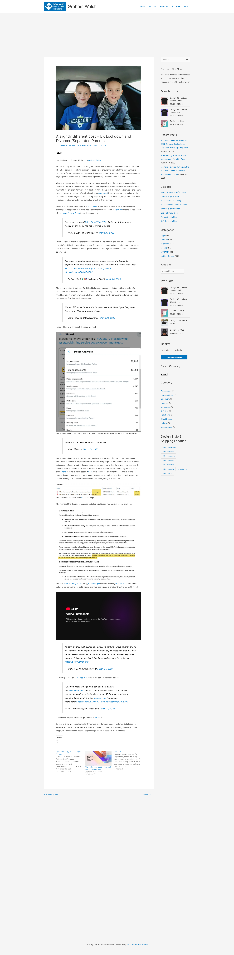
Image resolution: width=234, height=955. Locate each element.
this (83, 497)
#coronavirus (100, 698)
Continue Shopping (174, 357)
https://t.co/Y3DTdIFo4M (77, 662)
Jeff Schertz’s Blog (169, 221)
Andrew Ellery (74, 213)
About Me (164, 6)
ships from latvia (168, 465)
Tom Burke (92, 206)
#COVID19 (70, 268)
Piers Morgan (94, 583)
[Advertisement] (117, 31)
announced (103, 193)
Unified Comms (167, 256)
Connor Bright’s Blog (170, 196)
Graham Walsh (82, 6)
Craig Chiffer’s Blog (169, 213)
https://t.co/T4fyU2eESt (100, 268)
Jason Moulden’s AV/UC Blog (173, 192)
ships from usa (167, 473)
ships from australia (169, 447)
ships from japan (168, 460)
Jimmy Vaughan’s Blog (170, 209)
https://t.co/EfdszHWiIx (96, 222)
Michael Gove (121, 583)
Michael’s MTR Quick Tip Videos (174, 204)
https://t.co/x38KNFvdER (88, 701)
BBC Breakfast (81, 678)
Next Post (148, 794)
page (65, 213)
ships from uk (182, 469)
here (64, 472)
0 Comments (61, 145)
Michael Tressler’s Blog (171, 200)
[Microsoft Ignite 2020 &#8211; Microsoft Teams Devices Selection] (98, 758)
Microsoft (165, 244)
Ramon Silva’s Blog (169, 217)
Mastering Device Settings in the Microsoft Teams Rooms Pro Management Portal (175, 170)
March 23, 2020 (106, 233)
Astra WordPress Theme (137, 944)
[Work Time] (128, 760)
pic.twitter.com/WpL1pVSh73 (114, 701)
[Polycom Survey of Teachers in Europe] (70, 762)
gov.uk (119, 210)
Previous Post (51, 794)
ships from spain (168, 469)
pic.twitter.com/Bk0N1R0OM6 (79, 272)
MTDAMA (176, 6)
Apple (163, 235)
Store (186, 6)
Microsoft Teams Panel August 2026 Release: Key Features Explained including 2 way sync (174, 144)
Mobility (164, 248)
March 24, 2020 (113, 279)
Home (143, 6)
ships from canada (169, 456)
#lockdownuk (81, 268)
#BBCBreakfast (75, 690)
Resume (152, 6)
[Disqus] (99, 831)
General (72, 145)
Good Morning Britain (73, 583)
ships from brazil (168, 451)
